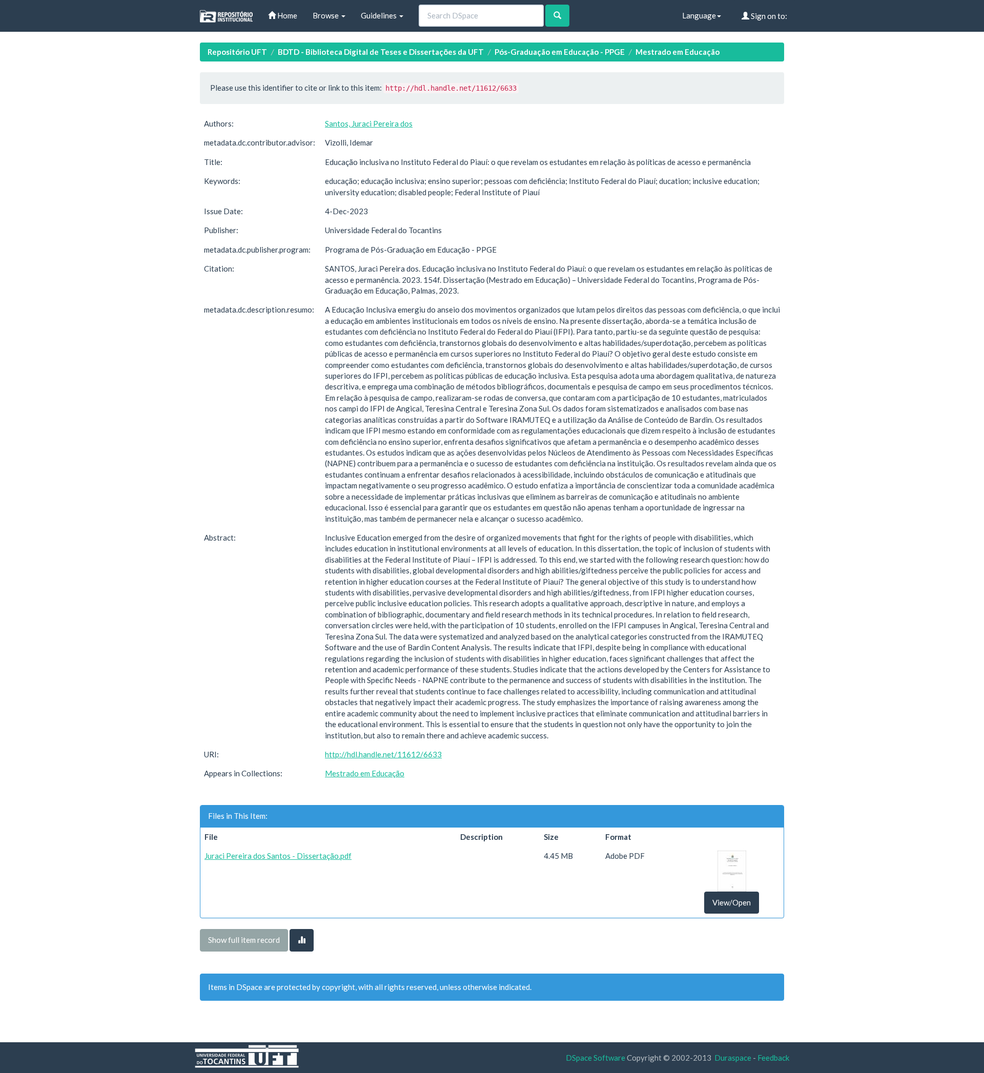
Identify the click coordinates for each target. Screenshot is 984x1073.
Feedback (773, 1057)
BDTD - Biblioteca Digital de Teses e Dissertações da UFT (381, 51)
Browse (326, 15)
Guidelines (379, 15)
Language (699, 15)
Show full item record (244, 939)
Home (286, 15)
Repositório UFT (237, 51)
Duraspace (732, 1057)
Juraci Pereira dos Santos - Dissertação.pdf (278, 855)
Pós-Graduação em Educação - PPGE (560, 51)
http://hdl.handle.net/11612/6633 (383, 754)
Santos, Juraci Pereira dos (369, 123)
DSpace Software (595, 1057)
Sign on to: (768, 15)
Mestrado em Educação (678, 51)
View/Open (731, 902)
